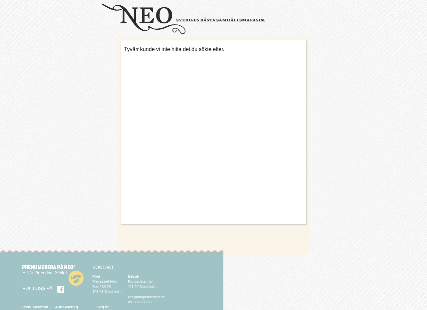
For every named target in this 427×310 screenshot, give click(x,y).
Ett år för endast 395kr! (44, 272)
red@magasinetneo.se (146, 297)
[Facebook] (60, 289)
